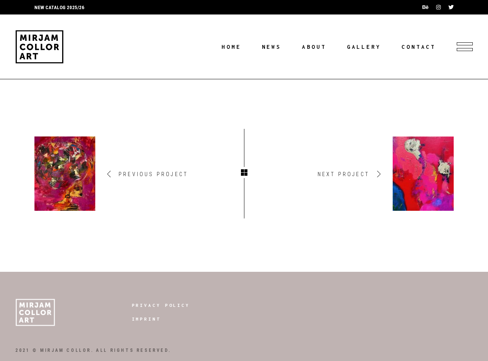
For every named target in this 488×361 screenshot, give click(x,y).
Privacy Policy (161, 305)
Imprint (146, 318)
